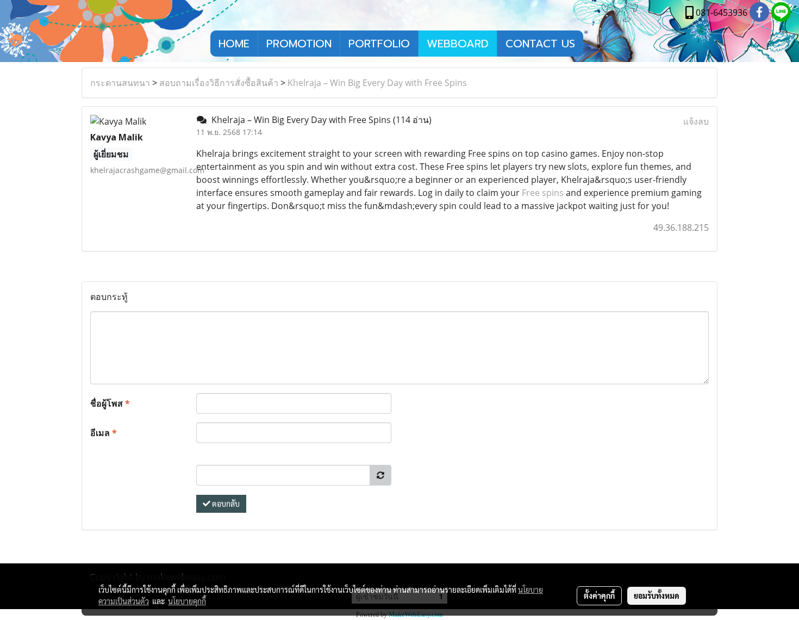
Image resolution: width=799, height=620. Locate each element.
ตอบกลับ (225, 503)
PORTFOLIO (379, 43)
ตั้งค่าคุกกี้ (599, 595)
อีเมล (103, 433)
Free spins (543, 193)
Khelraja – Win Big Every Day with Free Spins (377, 83)
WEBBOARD (458, 43)
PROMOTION (299, 43)
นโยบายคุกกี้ (187, 601)
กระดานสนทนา (120, 83)
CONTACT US (540, 43)
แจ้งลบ (696, 121)
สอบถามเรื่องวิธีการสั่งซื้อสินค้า (218, 83)
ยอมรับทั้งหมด (656, 595)
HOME (234, 43)
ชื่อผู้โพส (110, 403)
